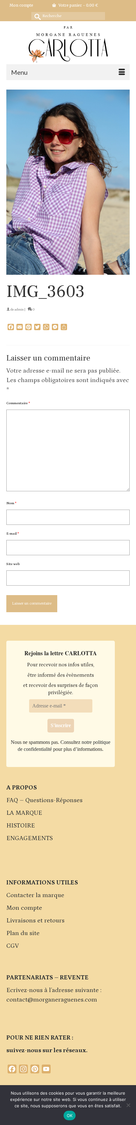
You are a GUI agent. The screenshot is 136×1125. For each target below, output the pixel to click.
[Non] (128, 1105)
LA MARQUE (24, 812)
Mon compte (24, 907)
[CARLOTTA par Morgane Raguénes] (68, 43)
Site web (13, 564)
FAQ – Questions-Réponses (44, 800)
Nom (11, 503)
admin (19, 309)
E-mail (12, 534)
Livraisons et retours (35, 920)
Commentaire (18, 403)
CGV (12, 945)
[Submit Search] (36, 16)
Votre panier (78, 5)
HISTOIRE (20, 825)
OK (70, 1115)
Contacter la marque (35, 895)
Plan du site (23, 933)
